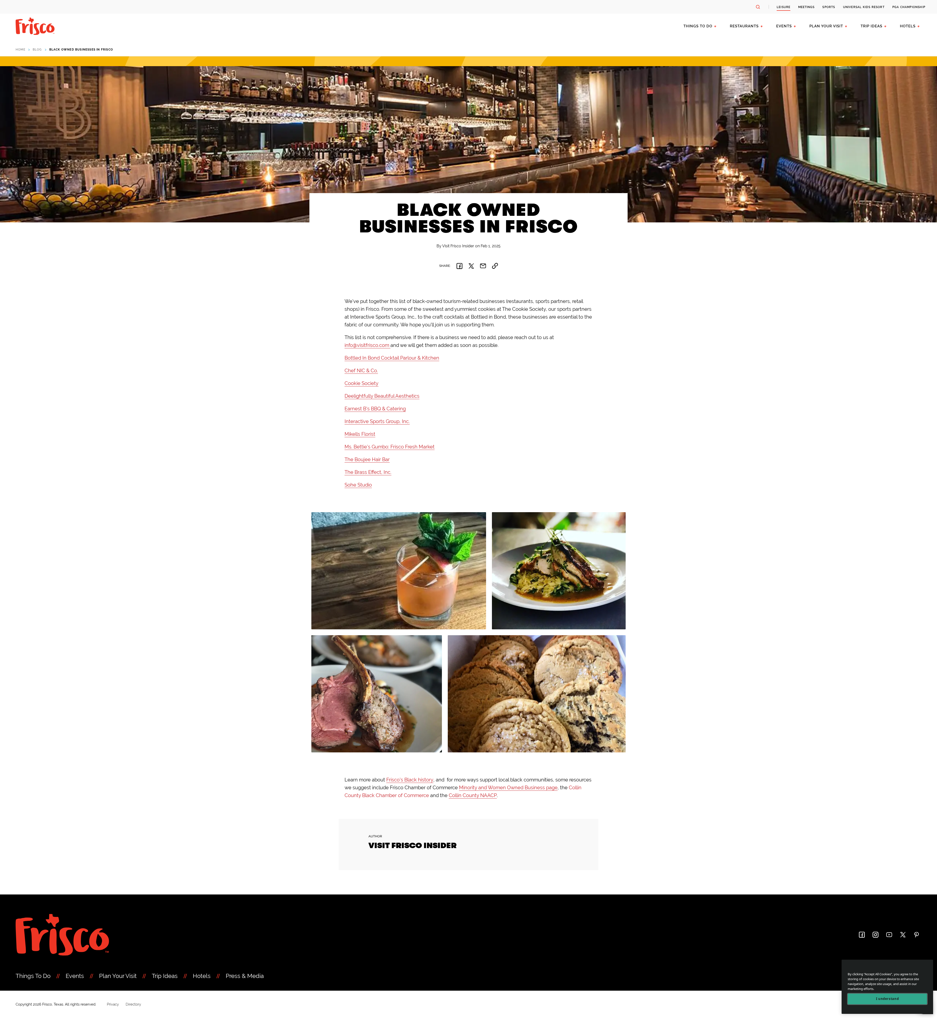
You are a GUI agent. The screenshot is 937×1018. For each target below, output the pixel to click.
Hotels (908, 26)
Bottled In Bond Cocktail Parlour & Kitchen (392, 358)
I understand (887, 999)
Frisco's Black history (409, 780)
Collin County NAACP (473, 795)
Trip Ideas (871, 26)
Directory (133, 1004)
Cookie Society (361, 383)
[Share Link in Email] (483, 266)
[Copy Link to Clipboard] (495, 266)
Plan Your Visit (826, 26)
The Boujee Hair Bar (367, 459)
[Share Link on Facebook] (459, 266)
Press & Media (245, 975)
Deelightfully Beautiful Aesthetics (382, 396)
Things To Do (33, 975)
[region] (887, 987)
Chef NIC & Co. (361, 371)
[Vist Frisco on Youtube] (889, 935)
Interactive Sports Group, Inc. (377, 421)
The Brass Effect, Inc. (368, 472)
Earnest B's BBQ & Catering (375, 409)
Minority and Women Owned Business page (508, 787)
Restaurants (744, 26)
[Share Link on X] (471, 266)
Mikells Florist (360, 434)
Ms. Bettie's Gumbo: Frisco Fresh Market (390, 447)
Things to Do (697, 26)
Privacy (113, 1004)
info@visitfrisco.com (367, 345)
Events (784, 26)
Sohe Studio (358, 485)
